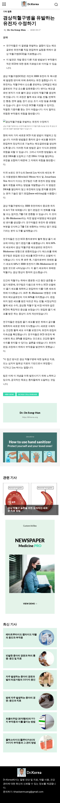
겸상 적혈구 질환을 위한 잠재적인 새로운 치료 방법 (28, 509)
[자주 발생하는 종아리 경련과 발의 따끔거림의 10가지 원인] (46, 679)
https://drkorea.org (30, 417)
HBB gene (9, 394)
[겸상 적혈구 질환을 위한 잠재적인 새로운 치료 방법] (30, 498)
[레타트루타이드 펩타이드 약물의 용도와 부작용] (46, 637)
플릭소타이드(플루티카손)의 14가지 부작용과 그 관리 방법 (21, 741)
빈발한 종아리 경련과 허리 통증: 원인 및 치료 (20, 657)
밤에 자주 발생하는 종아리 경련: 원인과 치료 (20, 699)
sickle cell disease (27, 394)
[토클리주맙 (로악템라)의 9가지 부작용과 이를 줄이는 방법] (46, 721)
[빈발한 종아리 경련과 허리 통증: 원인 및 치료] (46, 658)
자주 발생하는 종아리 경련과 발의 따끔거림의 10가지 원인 (20, 678)
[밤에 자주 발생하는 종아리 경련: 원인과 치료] (46, 700)
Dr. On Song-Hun (16, 30)
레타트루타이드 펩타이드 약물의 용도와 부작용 (21, 636)
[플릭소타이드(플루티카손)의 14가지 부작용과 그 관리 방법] (46, 743)
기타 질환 (7, 11)
